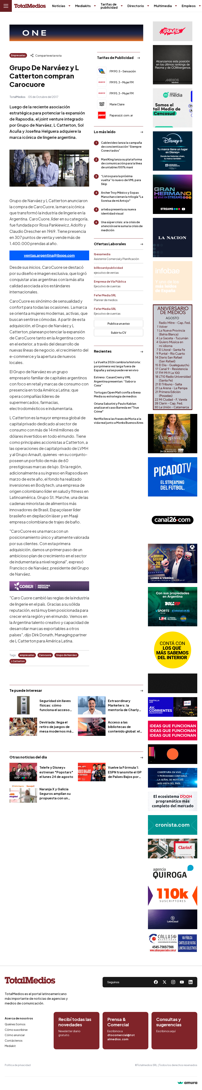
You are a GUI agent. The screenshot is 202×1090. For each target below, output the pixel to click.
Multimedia (163, 6)
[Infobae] (172, 280)
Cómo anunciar (15, 1035)
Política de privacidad (18, 1065)
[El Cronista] (172, 825)
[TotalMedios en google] (173, 982)
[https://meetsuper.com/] (172, 730)
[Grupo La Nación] (172, 237)
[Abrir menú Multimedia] (176, 5)
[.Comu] (172, 477)
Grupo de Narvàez (66, 655)
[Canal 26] (172, 520)
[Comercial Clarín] (172, 848)
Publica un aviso (119, 323)
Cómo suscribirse (16, 1029)
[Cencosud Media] (172, 107)
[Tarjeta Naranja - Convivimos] (172, 896)
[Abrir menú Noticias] (69, 5)
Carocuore (45, 655)
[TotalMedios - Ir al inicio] (30, 6)
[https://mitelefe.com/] (172, 194)
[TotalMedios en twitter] (164, 982)
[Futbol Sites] (172, 606)
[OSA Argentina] (76, 33)
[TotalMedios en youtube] (182, 982)
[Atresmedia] (172, 563)
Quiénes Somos (15, 1024)
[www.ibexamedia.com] (172, 707)
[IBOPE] (49, 255)
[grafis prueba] (172, 31)
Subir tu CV (118, 332)
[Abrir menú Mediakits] (94, 5)
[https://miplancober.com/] (49, 586)
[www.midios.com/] (172, 64)
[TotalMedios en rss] (191, 982)
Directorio (135, 6)
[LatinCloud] (172, 919)
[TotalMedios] (36, 981)
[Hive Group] (172, 683)
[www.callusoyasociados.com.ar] (172, 943)
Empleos (189, 6)
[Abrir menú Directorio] (148, 5)
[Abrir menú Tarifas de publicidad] (121, 5)
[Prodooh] (172, 801)
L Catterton (18, 661)
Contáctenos (13, 1040)
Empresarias (18, 55)
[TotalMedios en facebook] (156, 982)
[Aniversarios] (172, 357)
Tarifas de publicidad (109, 5)
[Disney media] (172, 151)
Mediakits (83, 6)
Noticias (58, 6)
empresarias (27, 655)
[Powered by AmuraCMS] (187, 1083)
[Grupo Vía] (172, 754)
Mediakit (10, 1046)
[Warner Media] (172, 433)
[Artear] (172, 778)
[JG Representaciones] (172, 650)
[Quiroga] (172, 872)
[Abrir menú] (6, 6)
